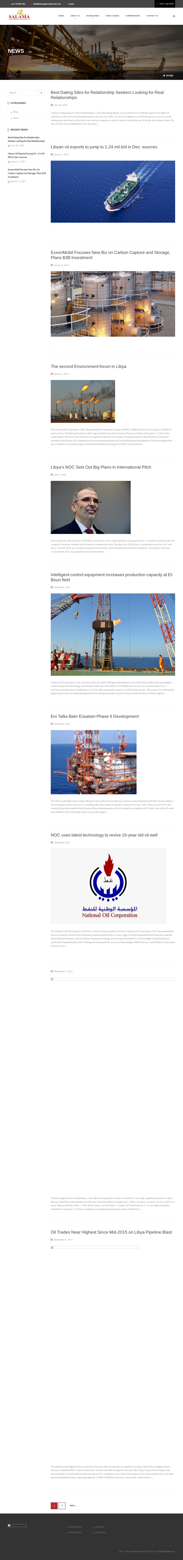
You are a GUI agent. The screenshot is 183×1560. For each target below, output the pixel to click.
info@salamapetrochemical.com (47, 4)
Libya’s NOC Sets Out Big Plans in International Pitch (101, 467)
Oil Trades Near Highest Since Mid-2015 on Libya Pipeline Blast (111, 1232)
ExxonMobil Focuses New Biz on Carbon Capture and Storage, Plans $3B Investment (27, 173)
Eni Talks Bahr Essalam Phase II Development (95, 716)
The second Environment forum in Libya (88, 366)
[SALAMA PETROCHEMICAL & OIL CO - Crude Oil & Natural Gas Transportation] (19, 14)
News (16, 118)
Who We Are (76, 1526)
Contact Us (101, 1532)
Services (100, 1526)
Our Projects (75, 1532)
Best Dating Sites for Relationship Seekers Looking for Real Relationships (26, 139)
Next (72, 1505)
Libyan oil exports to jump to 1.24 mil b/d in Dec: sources (104, 147)
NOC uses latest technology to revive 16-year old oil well (104, 835)
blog (15, 111)
